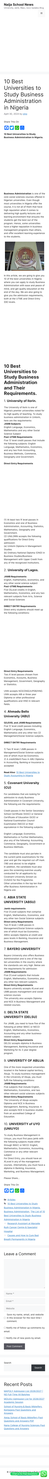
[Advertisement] (24, 44)
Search (7, 1362)
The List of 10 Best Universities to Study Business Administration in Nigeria (24, 1215)
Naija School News (18, 4)
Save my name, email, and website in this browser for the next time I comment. (25, 1317)
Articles (11, 1199)
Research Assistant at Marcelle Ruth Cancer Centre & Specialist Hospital (22, 1227)
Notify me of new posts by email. (23, 1338)
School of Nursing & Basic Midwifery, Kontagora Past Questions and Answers (23, 1409)
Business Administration (16, 1211)
